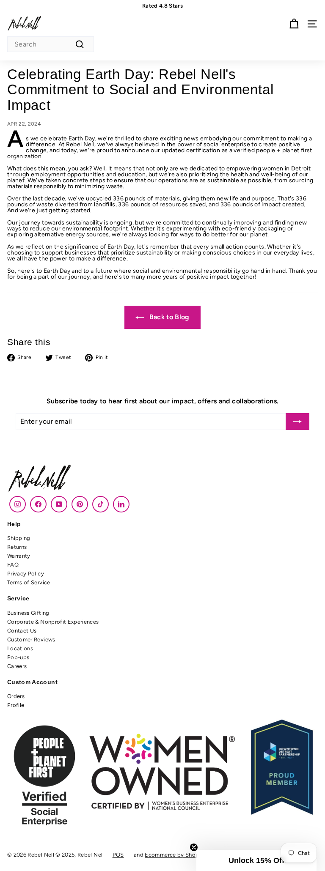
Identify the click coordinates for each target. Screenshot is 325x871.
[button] (256, 860)
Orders (16, 696)
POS (118, 855)
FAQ (13, 564)
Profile (15, 705)
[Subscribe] (297, 421)
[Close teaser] (194, 847)
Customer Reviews (31, 639)
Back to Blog (168, 317)
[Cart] (294, 23)
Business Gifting (28, 613)
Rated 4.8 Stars (162, 6)
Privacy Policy (25, 573)
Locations (20, 648)
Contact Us (22, 630)
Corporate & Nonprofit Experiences (53, 622)
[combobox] (50, 44)
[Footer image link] (162, 479)
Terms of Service (28, 582)
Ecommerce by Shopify (175, 855)
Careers (17, 666)
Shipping (18, 538)
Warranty (18, 556)
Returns (17, 547)
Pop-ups (18, 657)
